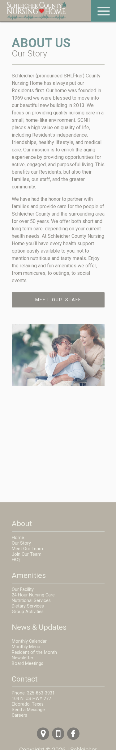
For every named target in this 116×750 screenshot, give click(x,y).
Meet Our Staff (58, 299)
